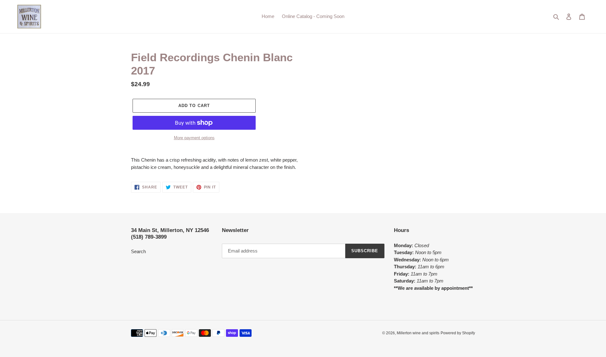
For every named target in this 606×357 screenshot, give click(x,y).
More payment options (194, 137)
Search (138, 251)
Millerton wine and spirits (418, 333)
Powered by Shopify (458, 333)
